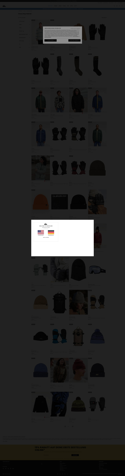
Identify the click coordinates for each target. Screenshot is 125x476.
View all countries (46, 237)
